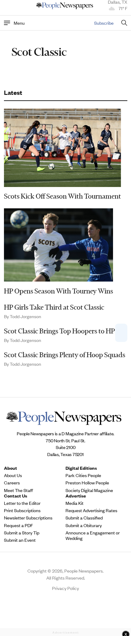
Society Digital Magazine (89, 490)
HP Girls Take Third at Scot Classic (54, 307)
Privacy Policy (65, 588)
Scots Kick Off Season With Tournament (62, 196)
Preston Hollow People (87, 482)
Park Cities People (83, 475)
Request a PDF (18, 525)
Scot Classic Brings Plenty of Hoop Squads (64, 354)
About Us (13, 475)
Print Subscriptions (22, 510)
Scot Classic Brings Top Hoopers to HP (59, 331)
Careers (12, 482)
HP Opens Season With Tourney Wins (58, 291)
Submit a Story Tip (21, 532)
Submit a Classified (84, 517)
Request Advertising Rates (91, 510)
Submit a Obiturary (84, 525)
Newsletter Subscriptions (28, 517)
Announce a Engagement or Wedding (93, 535)
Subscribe (104, 23)
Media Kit (74, 503)
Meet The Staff (18, 490)
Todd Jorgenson (25, 316)
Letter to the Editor (22, 503)
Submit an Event (20, 540)
